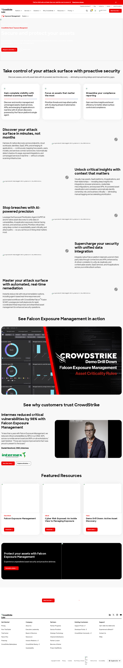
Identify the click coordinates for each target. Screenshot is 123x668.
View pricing (74, 600)
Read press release (78, 2)
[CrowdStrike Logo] (7, 10)
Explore (24, 16)
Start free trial (47, 600)
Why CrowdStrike (48, 10)
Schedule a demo (10, 568)
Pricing (70, 10)
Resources (60, 10)
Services (26, 10)
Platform (17, 10)
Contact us (61, 600)
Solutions (36, 10)
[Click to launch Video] (61, 361)
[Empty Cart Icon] (102, 10)
